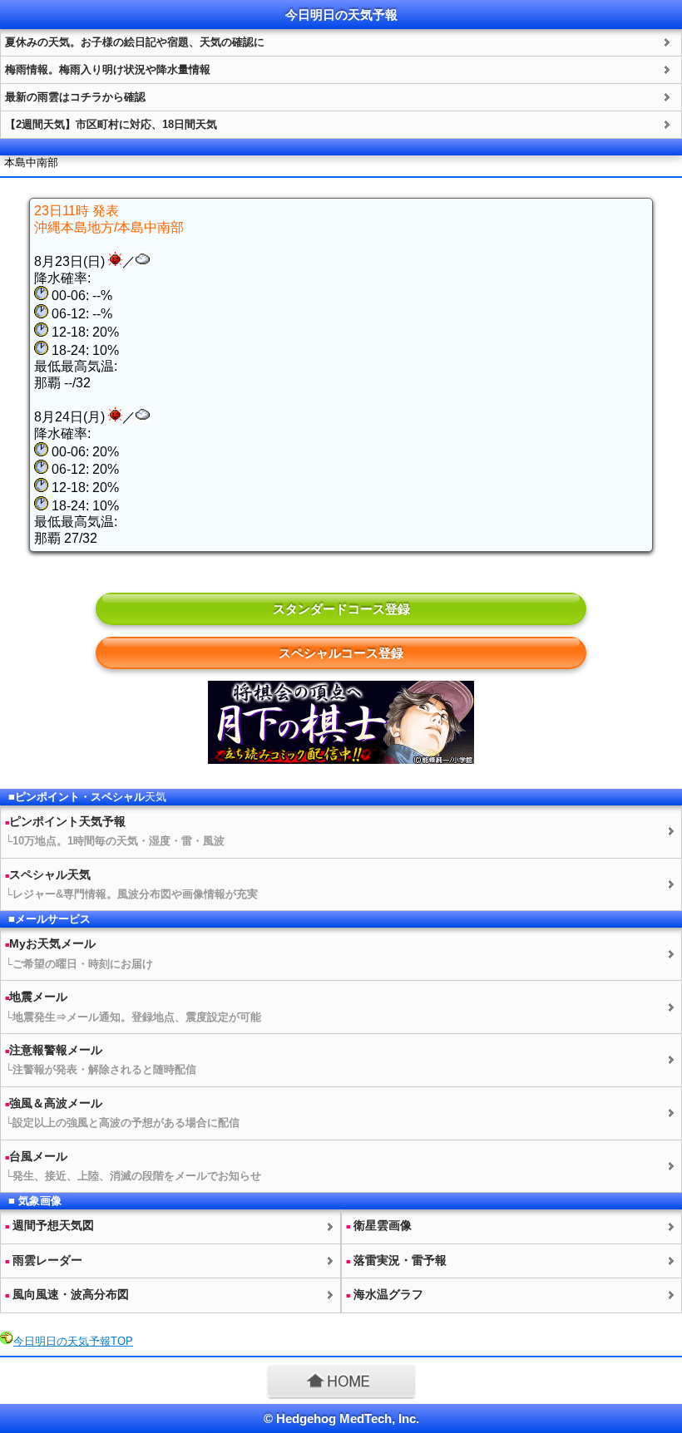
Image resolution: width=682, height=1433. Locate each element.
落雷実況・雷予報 (396, 1260)
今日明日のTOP (73, 1341)
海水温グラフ (384, 1294)
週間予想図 (49, 1225)
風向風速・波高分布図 (67, 1294)
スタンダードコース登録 (341, 609)
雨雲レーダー (43, 1260)
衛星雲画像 (379, 1225)
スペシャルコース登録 (341, 653)
